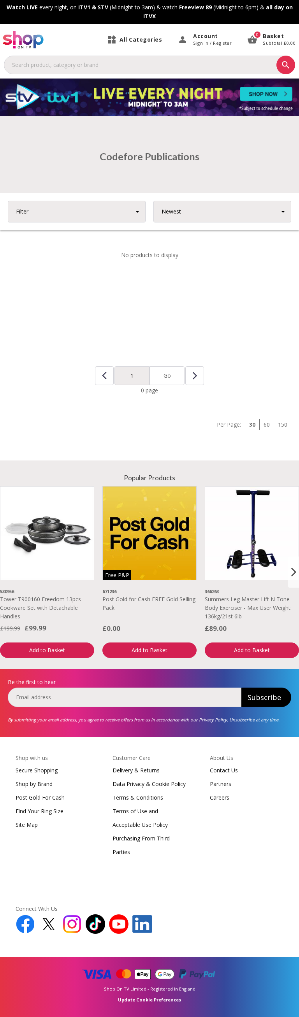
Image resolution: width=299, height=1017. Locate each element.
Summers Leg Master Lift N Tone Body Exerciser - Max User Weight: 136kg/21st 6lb (248, 607)
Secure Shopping (37, 770)
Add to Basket (47, 650)
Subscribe (264, 697)
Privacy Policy (213, 720)
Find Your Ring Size (39, 811)
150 (282, 424)
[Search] (285, 65)
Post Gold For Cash (40, 797)
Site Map (27, 824)
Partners (220, 784)
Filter (22, 211)
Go (167, 375)
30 (252, 424)
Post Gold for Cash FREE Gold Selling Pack (148, 603)
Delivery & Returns (136, 770)
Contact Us (224, 770)
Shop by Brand (34, 784)
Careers (219, 797)
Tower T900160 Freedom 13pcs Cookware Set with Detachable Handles (40, 607)
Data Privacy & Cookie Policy (149, 784)
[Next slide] (293, 572)
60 (267, 424)
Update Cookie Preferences (149, 1000)
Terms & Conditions (138, 797)
